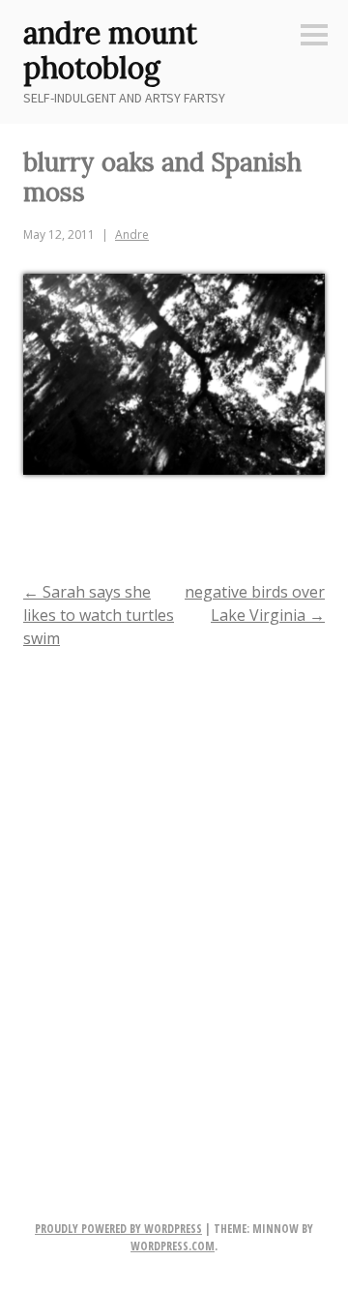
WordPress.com (172, 1246)
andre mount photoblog (110, 50)
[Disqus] (174, 915)
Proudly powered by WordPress (118, 1228)
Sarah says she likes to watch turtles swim (98, 615)
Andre (132, 234)
